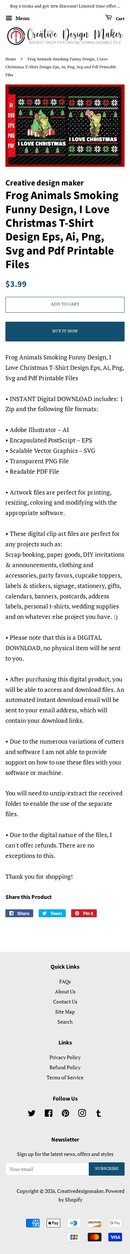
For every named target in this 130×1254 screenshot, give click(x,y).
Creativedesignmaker (80, 1191)
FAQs (65, 981)
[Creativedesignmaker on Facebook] (48, 1114)
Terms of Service (65, 1077)
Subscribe (106, 1168)
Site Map (65, 1011)
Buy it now (65, 331)
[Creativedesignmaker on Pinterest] (65, 1114)
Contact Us (65, 1001)
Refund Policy (65, 1067)
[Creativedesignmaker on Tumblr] (99, 1114)
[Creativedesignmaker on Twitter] (32, 1114)
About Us (65, 991)
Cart (120, 18)
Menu (22, 18)
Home (10, 59)
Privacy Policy (65, 1057)
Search (65, 1021)
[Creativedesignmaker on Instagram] (82, 1114)
